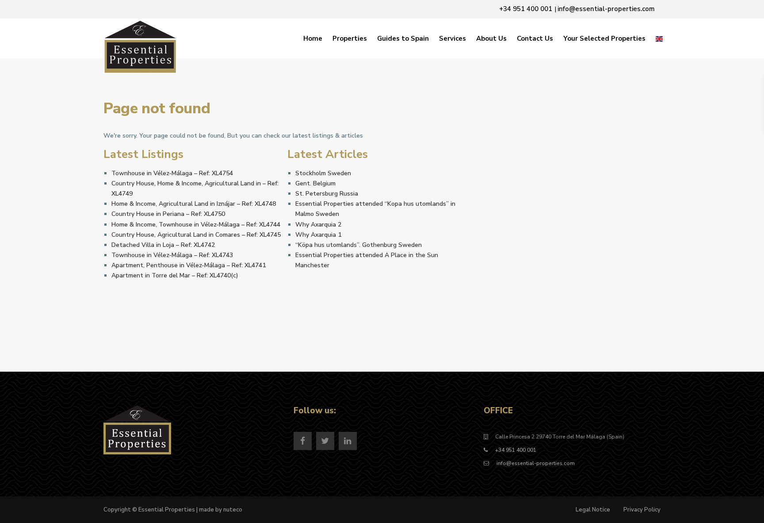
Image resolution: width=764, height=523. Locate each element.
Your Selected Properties (604, 38)
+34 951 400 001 (515, 450)
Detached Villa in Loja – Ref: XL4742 (163, 245)
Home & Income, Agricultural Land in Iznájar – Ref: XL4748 (193, 204)
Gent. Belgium (315, 183)
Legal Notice (593, 510)
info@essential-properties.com (535, 463)
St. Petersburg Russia (326, 193)
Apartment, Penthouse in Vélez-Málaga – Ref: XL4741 (188, 265)
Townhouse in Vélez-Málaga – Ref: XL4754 (172, 173)
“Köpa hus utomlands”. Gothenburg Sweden (358, 245)
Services (452, 38)
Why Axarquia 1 (318, 235)
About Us (491, 38)
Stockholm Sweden (323, 173)
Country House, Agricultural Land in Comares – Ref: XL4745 (196, 235)
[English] (659, 38)
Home (312, 38)
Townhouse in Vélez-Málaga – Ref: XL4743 (172, 255)
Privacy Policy (642, 510)
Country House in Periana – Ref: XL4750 (168, 214)
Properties (349, 38)
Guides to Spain (403, 38)
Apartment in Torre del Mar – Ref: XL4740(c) (174, 275)
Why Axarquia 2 (318, 224)
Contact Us (535, 38)
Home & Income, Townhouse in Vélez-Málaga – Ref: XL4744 (195, 224)
